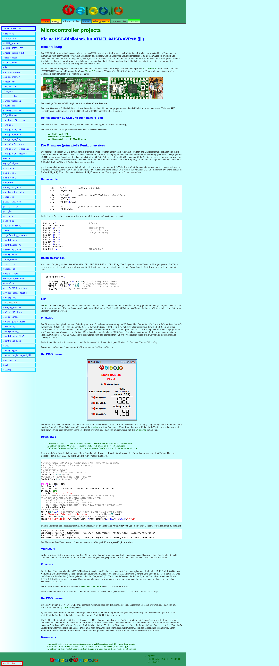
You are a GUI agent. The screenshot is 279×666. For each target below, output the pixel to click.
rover (6, 230)
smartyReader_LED (12, 331)
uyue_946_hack (10, 274)
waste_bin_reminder (13, 278)
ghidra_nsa (9, 106)
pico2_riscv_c (10, 206)
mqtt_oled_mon (10, 163)
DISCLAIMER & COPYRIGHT (164, 659)
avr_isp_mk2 (9, 298)
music (86, 21)
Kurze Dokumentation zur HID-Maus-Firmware (66, 139)
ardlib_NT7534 (10, 43)
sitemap (7, 370)
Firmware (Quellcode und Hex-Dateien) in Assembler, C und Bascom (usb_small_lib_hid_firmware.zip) (89, 443)
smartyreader (10, 254)
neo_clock (8, 168)
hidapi (95, 427)
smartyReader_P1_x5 (13, 336)
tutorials (134, 21)
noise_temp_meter (12, 187)
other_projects (101, 21)
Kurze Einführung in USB (57, 134)
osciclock (8, 197)
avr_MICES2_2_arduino (15, 288)
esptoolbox (9, 82)
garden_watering (12, 101)
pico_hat (8, 211)
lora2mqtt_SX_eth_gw (14, 120)
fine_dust (8, 91)
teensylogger (10, 350)
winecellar (9, 283)
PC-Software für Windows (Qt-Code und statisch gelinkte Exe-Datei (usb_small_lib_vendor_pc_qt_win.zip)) (91, 649)
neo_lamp (8, 182)
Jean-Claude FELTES (91, 586)
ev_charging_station (14, 322)
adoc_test (8, 34)
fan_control (9, 86)
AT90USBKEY (150, 68)
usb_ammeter (9, 360)
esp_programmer (11, 77)
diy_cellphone (10, 317)
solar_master (10, 259)
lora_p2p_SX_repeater (15, 154)
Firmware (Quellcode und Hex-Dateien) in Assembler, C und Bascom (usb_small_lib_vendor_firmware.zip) (91, 644)
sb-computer (119, 21)
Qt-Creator (141, 430)
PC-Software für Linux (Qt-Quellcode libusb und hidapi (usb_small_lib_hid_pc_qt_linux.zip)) (86, 446)
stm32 (6, 346)
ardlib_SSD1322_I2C (13, 53)
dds (5, 67)
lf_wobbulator (10, 115)
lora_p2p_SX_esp (12, 134)
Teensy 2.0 (90, 71)
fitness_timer (10, 96)
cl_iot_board (10, 62)
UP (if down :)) (12, 663)
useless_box (9, 269)
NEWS (151, 656)
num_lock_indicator (13, 192)
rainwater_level (12, 226)
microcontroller (71, 21)
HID (47, 305)
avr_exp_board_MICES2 (15, 293)
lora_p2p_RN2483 (12, 130)
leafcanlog (9, 326)
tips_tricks (9, 264)
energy (56, 21)
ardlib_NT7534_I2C (13, 48)
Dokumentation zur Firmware (59, 136)
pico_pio (8, 216)
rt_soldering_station (15, 235)
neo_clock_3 (9, 178)
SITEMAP (153, 662)
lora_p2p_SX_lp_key (13, 144)
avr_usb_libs (10, 302)
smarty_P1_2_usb (12, 250)
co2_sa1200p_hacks (13, 312)
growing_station (12, 110)
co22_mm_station (12, 307)
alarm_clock (9, 38)
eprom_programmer (12, 72)
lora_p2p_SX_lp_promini (16, 149)
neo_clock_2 (9, 173)
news (5, 365)
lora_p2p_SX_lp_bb (13, 139)
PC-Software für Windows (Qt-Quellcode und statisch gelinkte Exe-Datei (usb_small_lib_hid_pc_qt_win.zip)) (92, 448)
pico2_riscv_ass (12, 202)
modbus (6, 158)
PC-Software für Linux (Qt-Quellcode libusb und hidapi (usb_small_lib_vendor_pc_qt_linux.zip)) (87, 646)
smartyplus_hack (12, 341)
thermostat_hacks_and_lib (17, 355)
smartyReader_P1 (12, 245)
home (46, 21)
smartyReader (10, 240)
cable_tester (10, 58)
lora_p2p (8, 125)
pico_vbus (8, 221)
